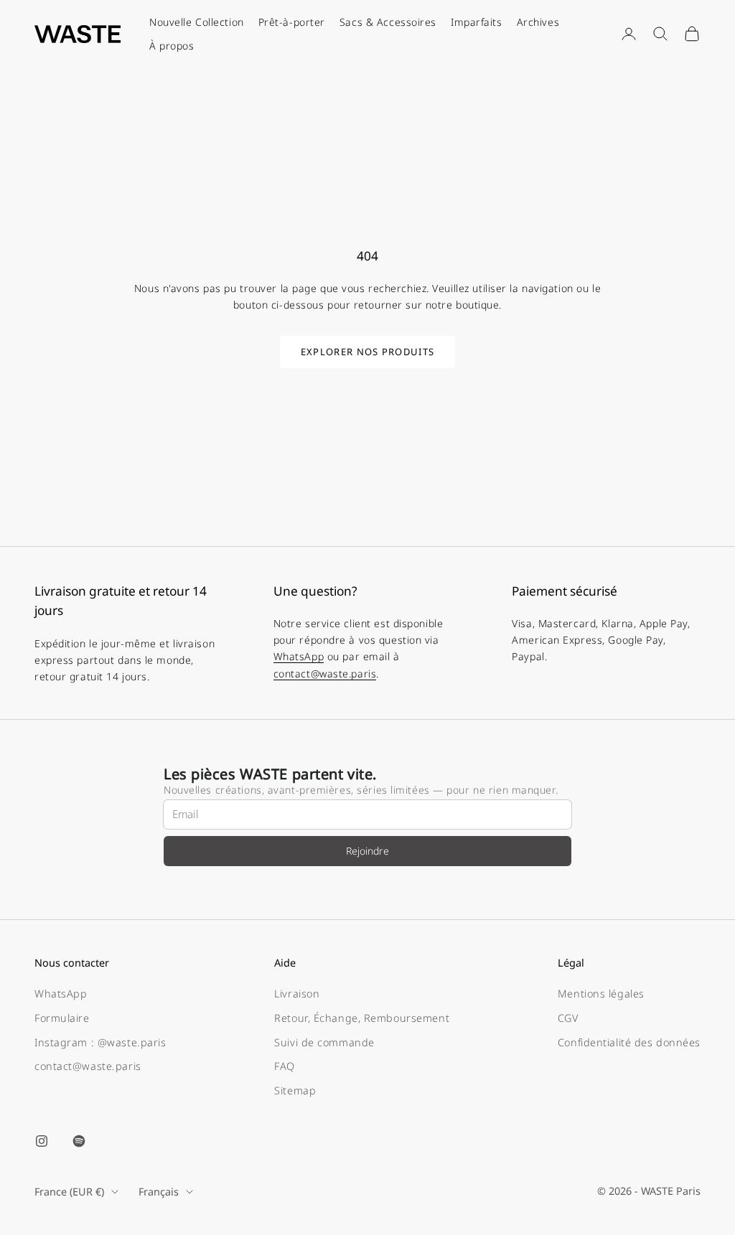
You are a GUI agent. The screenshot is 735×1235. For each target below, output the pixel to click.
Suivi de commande (324, 1042)
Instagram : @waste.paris (100, 1042)
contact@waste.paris (325, 673)
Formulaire (62, 1018)
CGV (568, 1018)
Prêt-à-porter (291, 22)
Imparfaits (476, 22)
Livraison (296, 993)
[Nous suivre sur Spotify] (79, 1141)
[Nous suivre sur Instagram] (41, 1141)
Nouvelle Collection (196, 22)
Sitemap (295, 1090)
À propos (171, 45)
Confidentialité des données (629, 1042)
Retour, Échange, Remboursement (361, 1018)
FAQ (284, 1066)
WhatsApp (298, 656)
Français (159, 1191)
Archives (538, 22)
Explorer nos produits (367, 351)
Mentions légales (601, 993)
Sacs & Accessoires (388, 22)
